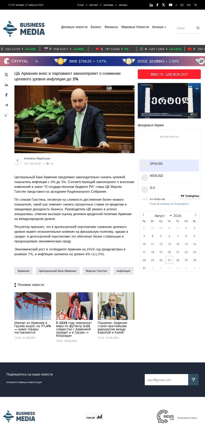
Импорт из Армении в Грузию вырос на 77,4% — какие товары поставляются (32, 328)
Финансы (111, 27)
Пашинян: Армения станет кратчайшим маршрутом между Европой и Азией (112, 328)
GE (182, 5)
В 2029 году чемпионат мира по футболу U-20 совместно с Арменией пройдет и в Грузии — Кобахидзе (74, 330)
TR (195, 5)
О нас (80, 4)
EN (189, 5)
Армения (23, 271)
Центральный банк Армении (57, 271)
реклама (108, 4)
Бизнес (96, 27)
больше (158, 27)
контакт (93, 4)
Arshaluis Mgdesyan (37, 158)
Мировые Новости (135, 27)
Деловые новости (74, 27)
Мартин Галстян (96, 271)
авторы (123, 4)
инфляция (123, 271)
